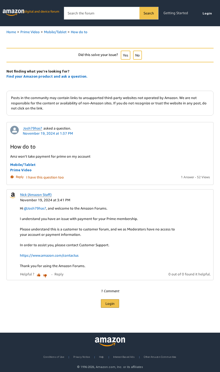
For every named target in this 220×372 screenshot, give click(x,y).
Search (149, 13)
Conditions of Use (53, 356)
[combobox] (111, 13)
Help (101, 356)
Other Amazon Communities (160, 356)
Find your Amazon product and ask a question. (46, 76)
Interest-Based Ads (124, 356)
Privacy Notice (81, 356)
